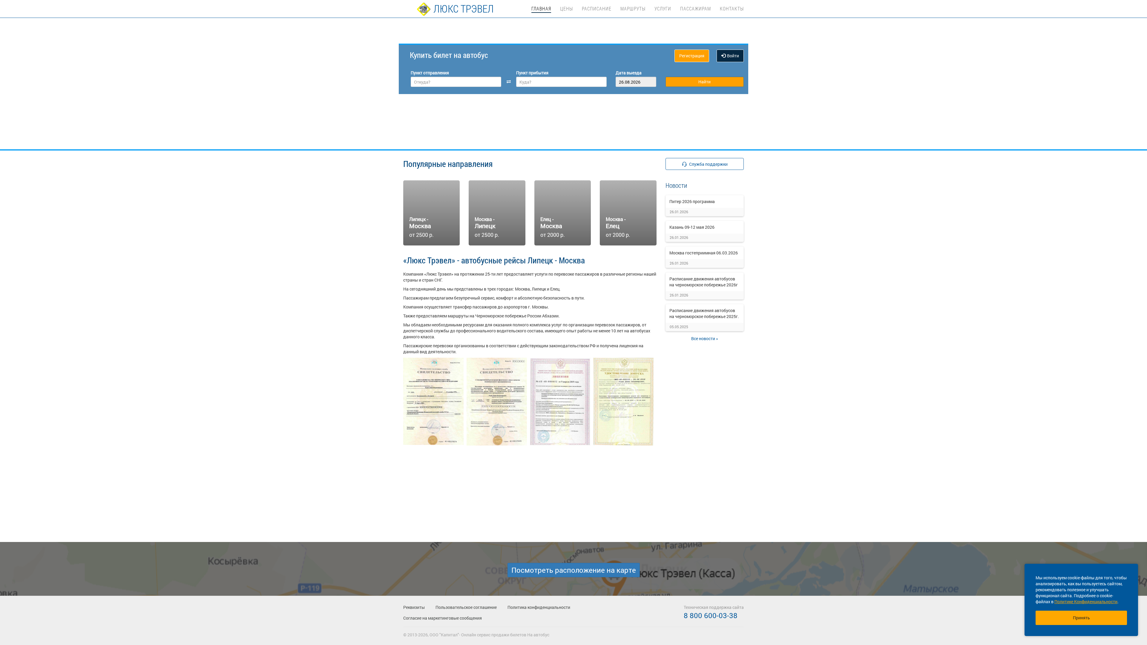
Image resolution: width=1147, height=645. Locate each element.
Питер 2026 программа (692, 201)
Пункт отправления (430, 73)
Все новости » (704, 338)
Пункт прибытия (532, 73)
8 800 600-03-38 (710, 615)
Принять (1081, 618)
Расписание (596, 8)
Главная (541, 8)
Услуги (662, 8)
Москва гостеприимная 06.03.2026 (703, 253)
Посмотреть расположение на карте (573, 570)
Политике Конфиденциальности (1085, 601)
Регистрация (691, 56)
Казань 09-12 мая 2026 (691, 227)
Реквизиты (414, 607)
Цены (566, 8)
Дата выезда (629, 73)
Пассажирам (695, 8)
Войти (733, 56)
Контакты (732, 8)
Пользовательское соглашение (466, 607)
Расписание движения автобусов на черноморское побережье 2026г (703, 282)
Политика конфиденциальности (538, 607)
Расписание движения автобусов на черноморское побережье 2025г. (704, 313)
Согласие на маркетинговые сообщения (442, 618)
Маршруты (632, 8)
